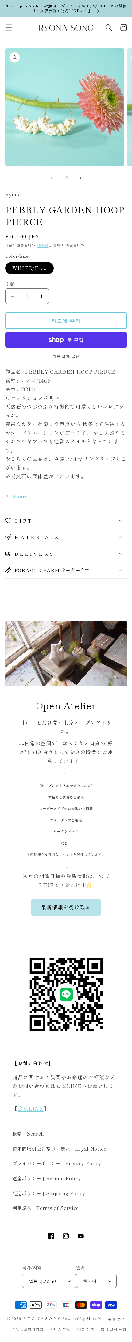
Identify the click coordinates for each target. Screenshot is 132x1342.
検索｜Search (28, 1133)
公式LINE (31, 1108)
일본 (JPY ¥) (42, 1280)
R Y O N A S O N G (42, 1318)
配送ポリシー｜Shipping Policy (49, 1193)
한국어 (89, 1280)
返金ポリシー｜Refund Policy (46, 1178)
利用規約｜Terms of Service (45, 1207)
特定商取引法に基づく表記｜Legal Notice (59, 1148)
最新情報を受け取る (66, 907)
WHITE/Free (29, 267)
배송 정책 (85, 1328)
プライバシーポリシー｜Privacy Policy (57, 1163)
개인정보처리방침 (27, 1328)
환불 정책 (116, 1318)
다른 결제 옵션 (66, 356)
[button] (8, 27)
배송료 (42, 244)
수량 (9, 283)
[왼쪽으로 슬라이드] (52, 178)
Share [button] (20, 496)
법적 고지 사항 (113, 1328)
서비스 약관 (60, 1328)
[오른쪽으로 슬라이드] (80, 178)
